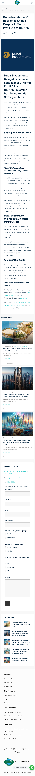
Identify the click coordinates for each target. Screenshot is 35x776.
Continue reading (6, 358)
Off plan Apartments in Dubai (12, 712)
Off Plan (9, 551)
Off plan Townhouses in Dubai (13, 716)
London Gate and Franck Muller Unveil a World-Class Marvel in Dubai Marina (20, 633)
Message (7, 577)
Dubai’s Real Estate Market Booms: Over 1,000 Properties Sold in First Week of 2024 (16, 442)
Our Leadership (8, 679)
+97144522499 (11, 482)
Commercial (11, 538)
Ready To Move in (12, 547)
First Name (9, 489)
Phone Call (10, 567)
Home (4, 8)
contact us (23, 298)
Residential (10, 534)
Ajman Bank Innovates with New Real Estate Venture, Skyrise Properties (20, 651)
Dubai (18, 346)
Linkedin (18, 749)
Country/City (9, 520)
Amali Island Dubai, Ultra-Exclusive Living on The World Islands (21, 624)
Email (7, 510)
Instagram (28, 749)
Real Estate (25, 346)
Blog (15, 346)
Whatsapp (10, 571)
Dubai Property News (10, 695)
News (9, 8)
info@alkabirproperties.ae (15, 477)
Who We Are (8, 682)
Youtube (18, 752)
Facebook (9, 749)
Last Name (8, 499)
